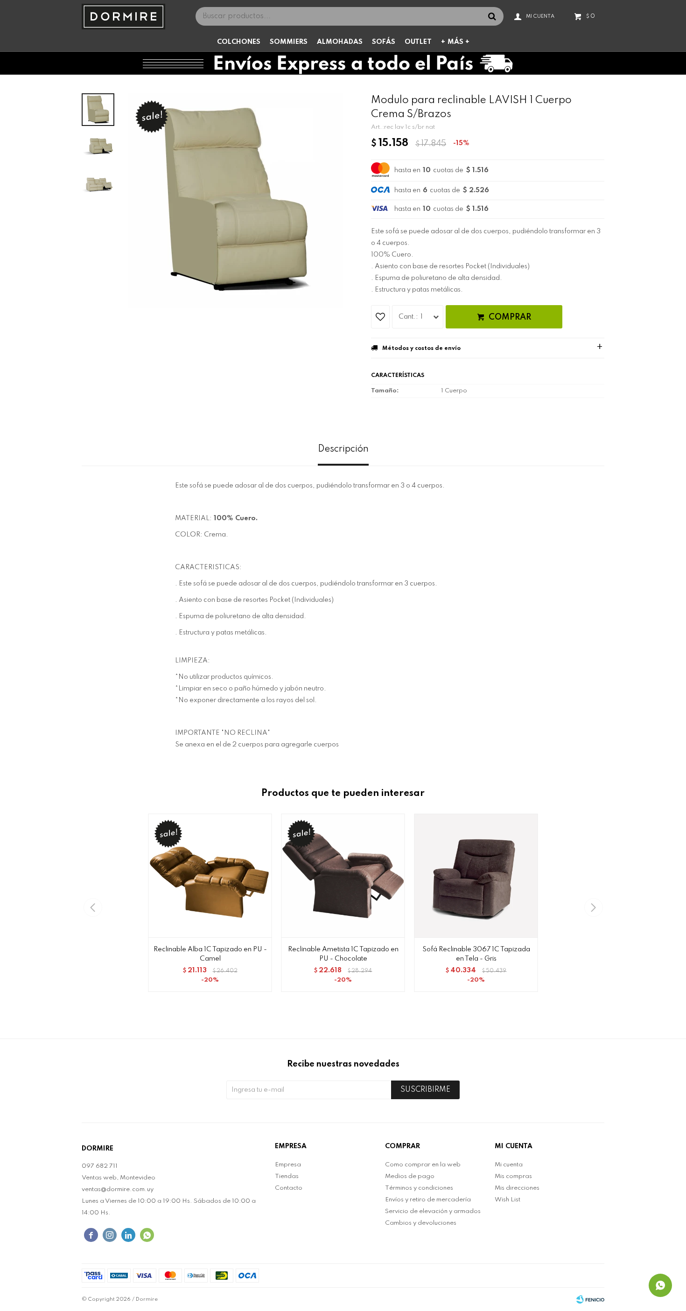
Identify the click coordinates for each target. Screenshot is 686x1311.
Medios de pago (409, 1176)
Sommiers (289, 42)
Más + (458, 42)
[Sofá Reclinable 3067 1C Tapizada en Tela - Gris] (476, 875)
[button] (593, 907)
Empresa (288, 1165)
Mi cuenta (509, 1165)
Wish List (507, 1200)
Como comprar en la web (423, 1165)
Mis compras (513, 1176)
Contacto (288, 1188)
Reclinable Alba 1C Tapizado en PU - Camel (210, 954)
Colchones (238, 42)
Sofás (383, 42)
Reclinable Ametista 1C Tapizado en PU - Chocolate (343, 954)
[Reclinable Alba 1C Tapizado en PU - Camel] (210, 875)
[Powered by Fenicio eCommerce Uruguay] (590, 1299)
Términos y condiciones (419, 1188)
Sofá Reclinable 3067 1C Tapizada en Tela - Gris (476, 954)
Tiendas (287, 1176)
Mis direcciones (517, 1188)
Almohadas (340, 42)
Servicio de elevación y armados (433, 1211)
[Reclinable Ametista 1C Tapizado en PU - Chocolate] (343, 875)
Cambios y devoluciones (420, 1223)
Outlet (418, 42)
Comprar (510, 317)
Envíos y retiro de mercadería (428, 1200)
